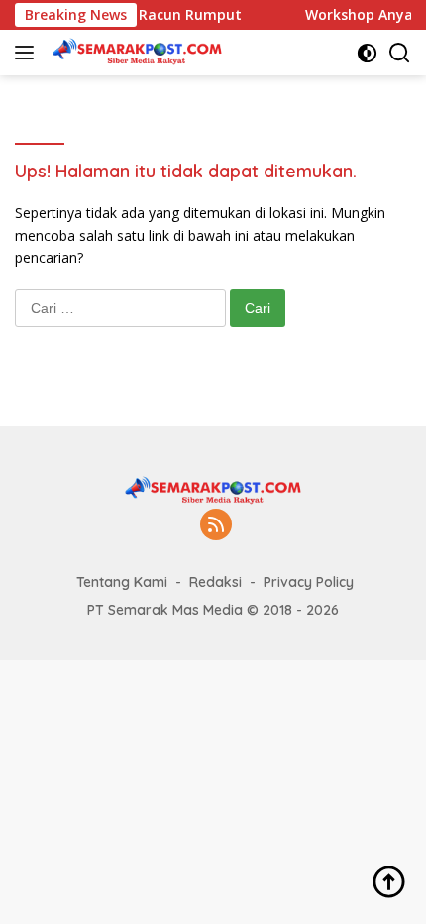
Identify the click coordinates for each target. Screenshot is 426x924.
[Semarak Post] (135, 52)
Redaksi (215, 582)
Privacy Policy (309, 582)
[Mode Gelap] (367, 53)
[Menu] (28, 52)
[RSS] (216, 526)
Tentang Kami (121, 582)
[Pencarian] (399, 53)
